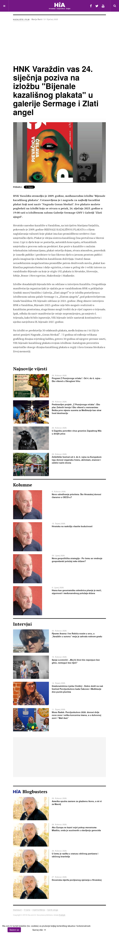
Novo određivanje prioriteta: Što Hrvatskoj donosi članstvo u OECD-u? (76, 496)
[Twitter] (96, 5)
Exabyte (62, 915)
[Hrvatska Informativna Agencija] (59, 5)
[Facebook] (91, 5)
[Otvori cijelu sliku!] (59, 152)
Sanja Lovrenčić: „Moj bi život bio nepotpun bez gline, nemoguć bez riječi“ (76, 661)
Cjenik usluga (52, 910)
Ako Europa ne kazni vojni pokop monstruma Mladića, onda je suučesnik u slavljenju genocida (76, 829)
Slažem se (14, 929)
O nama (27, 910)
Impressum (17, 910)
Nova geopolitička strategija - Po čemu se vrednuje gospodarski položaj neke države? (77, 560)
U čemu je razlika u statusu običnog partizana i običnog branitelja (75, 855)
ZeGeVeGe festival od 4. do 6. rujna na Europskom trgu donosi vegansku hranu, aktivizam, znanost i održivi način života (76, 459)
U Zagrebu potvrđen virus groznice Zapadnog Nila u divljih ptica (76, 432)
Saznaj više (37, 929)
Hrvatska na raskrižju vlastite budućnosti (72, 526)
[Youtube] (103, 5)
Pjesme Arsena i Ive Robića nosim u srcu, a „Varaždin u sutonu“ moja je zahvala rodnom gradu (77, 635)
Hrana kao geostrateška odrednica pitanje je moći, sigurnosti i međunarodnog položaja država (77, 592)
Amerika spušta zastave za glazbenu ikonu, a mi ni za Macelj (77, 803)
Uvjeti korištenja (38, 910)
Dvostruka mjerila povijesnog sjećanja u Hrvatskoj (77, 879)
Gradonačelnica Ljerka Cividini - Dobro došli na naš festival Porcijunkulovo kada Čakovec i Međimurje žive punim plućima (77, 689)
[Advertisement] (59, 42)
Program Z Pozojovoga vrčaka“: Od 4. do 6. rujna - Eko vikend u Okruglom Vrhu (76, 380)
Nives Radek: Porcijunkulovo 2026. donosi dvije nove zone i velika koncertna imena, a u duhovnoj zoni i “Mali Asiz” (76, 715)
